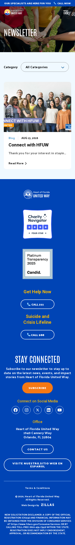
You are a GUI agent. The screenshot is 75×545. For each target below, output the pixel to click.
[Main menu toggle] (65, 12)
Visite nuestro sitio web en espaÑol (37, 465)
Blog (12, 137)
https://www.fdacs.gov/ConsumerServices (35, 524)
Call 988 (37, 334)
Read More (16, 163)
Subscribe (37, 387)
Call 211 (37, 304)
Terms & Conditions (37, 488)
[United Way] (14, 12)
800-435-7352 (37, 527)
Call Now (64, 3)
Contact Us (37, 449)
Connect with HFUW (29, 144)
